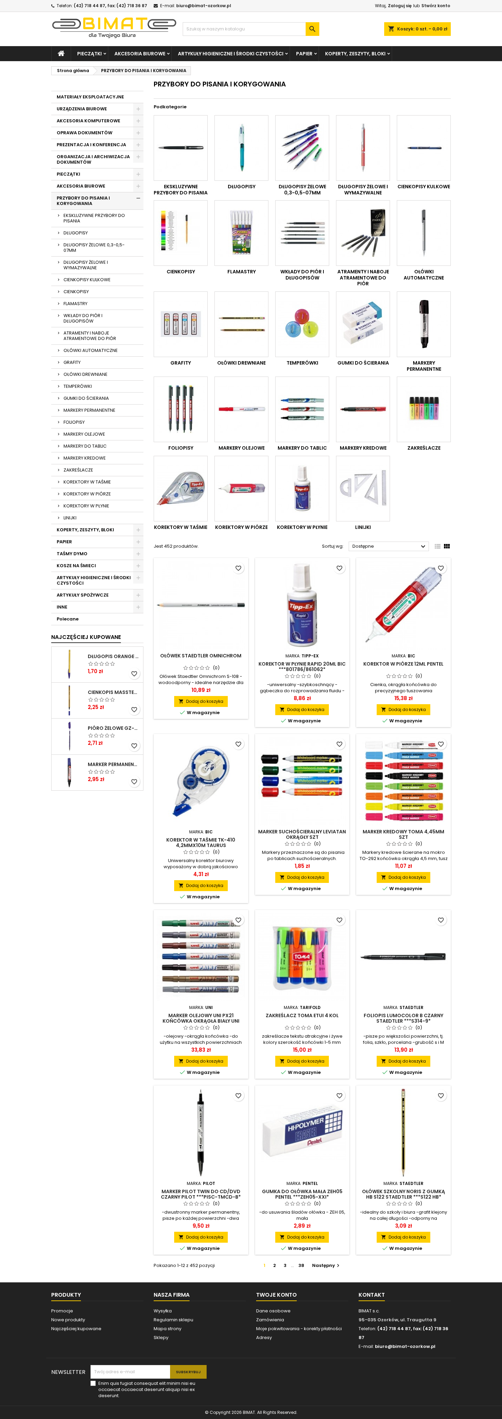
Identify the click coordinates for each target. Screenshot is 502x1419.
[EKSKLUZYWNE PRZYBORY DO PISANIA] (181, 148)
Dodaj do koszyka (201, 701)
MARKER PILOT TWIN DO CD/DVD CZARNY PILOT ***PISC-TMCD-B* (201, 1194)
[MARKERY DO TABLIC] (302, 409)
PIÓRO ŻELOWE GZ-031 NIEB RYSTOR (114, 728)
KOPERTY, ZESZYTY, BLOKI (355, 53)
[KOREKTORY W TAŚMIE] (181, 488)
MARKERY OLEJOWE (84, 434)
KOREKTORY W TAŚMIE (87, 482)
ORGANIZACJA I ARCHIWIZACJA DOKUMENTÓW (93, 159)
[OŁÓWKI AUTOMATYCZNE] (424, 233)
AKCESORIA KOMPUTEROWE (88, 121)
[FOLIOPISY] (181, 409)
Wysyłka (163, 1311)
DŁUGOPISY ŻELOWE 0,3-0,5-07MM (94, 248)
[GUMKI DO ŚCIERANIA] (363, 324)
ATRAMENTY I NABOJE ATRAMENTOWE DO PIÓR (90, 336)
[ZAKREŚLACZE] (424, 409)
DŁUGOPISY (76, 233)
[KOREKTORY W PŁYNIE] (302, 488)
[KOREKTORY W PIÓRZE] (241, 488)
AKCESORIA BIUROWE (139, 53)
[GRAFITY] (181, 324)
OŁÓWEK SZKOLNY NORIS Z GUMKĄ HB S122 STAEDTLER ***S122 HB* (403, 1194)
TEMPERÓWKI (78, 386)
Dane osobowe (273, 1311)
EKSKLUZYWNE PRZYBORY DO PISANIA (94, 218)
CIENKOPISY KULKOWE (87, 279)
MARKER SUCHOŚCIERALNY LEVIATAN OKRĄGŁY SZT (302, 834)
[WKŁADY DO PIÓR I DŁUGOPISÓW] (302, 233)
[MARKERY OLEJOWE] (241, 409)
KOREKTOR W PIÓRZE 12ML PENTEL (403, 663)
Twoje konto (276, 1295)
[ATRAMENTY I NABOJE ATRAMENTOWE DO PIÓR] (363, 233)
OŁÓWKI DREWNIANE (86, 374)
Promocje (62, 1311)
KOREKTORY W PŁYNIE (86, 506)
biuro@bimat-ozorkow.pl (203, 6)
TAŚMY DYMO (72, 553)
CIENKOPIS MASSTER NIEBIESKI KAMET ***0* (114, 692)
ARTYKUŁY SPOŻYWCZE (83, 595)
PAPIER (304, 53)
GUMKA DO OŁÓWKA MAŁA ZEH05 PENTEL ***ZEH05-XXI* (302, 1194)
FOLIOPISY (74, 422)
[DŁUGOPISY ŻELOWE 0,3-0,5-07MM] (302, 148)
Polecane (68, 619)
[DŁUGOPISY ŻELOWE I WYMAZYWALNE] (363, 148)
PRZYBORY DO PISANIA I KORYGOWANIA (83, 201)
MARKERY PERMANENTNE (89, 410)
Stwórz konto (435, 6)
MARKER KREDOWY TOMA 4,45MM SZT (403, 834)
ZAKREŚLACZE (78, 470)
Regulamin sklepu (173, 1319)
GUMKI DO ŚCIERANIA (86, 398)
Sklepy (161, 1337)
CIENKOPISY (76, 291)
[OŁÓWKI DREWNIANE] (241, 324)
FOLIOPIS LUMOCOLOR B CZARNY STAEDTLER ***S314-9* (403, 1018)
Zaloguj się (400, 6)
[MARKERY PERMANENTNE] (424, 324)
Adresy (264, 1337)
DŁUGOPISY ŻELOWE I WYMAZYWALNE (86, 265)
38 (301, 1265)
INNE (62, 607)
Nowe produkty (68, 1319)
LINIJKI (70, 518)
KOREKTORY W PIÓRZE (87, 494)
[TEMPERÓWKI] (302, 324)
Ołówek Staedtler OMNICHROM (200, 655)
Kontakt (372, 1295)
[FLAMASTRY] (241, 233)
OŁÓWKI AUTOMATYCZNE (91, 350)
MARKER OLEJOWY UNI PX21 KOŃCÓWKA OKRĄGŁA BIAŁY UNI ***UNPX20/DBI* (201, 1021)
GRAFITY (72, 362)
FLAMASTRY (75, 303)
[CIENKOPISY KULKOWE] (424, 148)
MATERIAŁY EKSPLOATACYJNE (90, 97)
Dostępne (389, 547)
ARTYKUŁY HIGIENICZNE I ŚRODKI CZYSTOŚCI (230, 53)
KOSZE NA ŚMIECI (76, 565)
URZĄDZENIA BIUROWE (82, 109)
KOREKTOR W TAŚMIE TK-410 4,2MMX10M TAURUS (200, 842)
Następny (326, 1265)
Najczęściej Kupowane (86, 637)
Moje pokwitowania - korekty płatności (299, 1328)
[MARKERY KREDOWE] (363, 409)
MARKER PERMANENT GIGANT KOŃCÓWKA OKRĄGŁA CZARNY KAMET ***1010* (114, 764)
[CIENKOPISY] (181, 233)
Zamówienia (270, 1319)
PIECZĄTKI (89, 53)
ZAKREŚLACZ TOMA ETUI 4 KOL (302, 1015)
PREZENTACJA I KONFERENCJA (91, 144)
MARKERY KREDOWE (85, 458)
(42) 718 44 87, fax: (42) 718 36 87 (110, 6)
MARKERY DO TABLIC (85, 446)
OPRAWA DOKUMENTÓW (84, 132)
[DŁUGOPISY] (241, 148)
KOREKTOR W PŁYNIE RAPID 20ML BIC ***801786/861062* (302, 666)
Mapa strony (167, 1328)
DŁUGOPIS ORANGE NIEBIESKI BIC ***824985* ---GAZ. (114, 656)
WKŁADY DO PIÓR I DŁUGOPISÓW (83, 318)
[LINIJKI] (363, 488)
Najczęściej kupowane (76, 1328)
